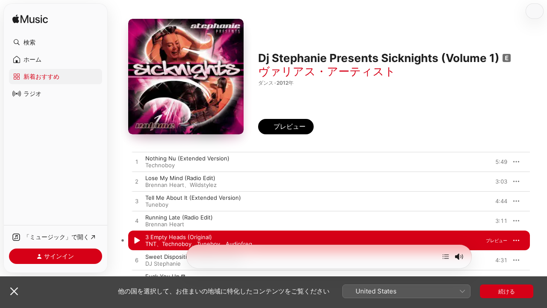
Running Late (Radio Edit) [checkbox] (179, 217)
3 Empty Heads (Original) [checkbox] (178, 237)
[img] (30, 19)
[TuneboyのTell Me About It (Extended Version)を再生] (136, 201)
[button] (55, 42)
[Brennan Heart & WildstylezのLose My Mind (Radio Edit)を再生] (136, 182)
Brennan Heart (164, 184)
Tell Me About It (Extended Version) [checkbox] (193, 197)
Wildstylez (203, 184)
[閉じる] (14, 291)
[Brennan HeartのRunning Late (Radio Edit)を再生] (136, 221)
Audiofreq (239, 243)
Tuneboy (156, 204)
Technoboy (160, 165)
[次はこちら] (446, 257)
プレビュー (496, 161)
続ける (506, 291)
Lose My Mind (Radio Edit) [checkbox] (180, 178)
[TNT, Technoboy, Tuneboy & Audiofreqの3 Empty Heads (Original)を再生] (136, 241)
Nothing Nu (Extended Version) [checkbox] (187, 158)
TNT (150, 243)
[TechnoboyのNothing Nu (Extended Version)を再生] (136, 162)
